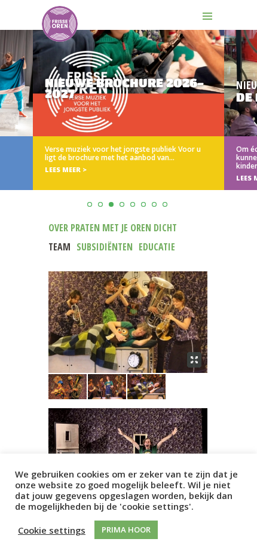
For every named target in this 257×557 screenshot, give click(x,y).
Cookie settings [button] (51, 530)
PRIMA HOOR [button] (126, 529)
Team (59, 246)
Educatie (157, 246)
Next (246, 139)
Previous (11, 139)
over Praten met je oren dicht (112, 227)
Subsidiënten (105, 246)
